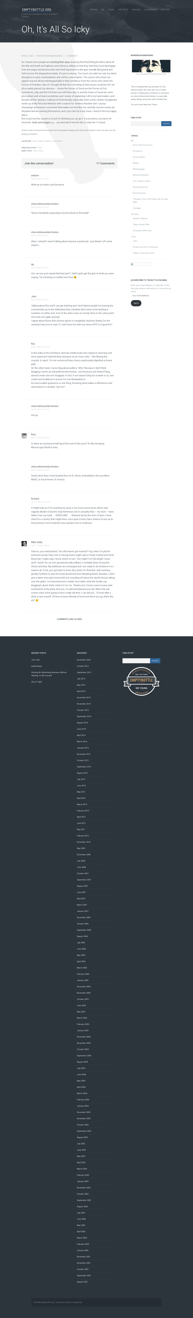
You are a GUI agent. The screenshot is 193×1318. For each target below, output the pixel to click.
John (33, 296)
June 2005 (81, 1005)
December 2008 (83, 854)
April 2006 (81, 961)
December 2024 (83, 660)
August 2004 (82, 1062)
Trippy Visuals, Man (141, 224)
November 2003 (84, 1118)
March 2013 (82, 804)
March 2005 (82, 1018)
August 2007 (82, 886)
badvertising (36, 666)
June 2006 (81, 949)
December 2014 (83, 697)
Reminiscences (139, 193)
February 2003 (83, 1175)
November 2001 (84, 1263)
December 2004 (83, 1037)
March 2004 (82, 1093)
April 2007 (81, 898)
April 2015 (81, 691)
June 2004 (81, 1074)
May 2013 (81, 792)
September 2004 (84, 1055)
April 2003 (81, 1162)
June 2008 (81, 867)
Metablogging (138, 169)
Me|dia (136, 163)
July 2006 (81, 942)
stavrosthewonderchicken (49, 56)
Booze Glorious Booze (142, 145)
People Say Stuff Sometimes (145, 247)
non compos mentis (42, 141)
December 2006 (83, 917)
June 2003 (81, 1150)
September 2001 (84, 1275)
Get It (136, 303)
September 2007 (84, 880)
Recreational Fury (140, 187)
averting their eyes (60, 62)
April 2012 (81, 817)
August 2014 (82, 723)
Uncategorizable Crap (142, 230)
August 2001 (82, 1282)
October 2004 (83, 1049)
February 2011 (83, 836)
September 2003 (84, 1131)
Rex (33, 343)
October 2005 (83, 999)
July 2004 (81, 1068)
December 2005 (83, 986)
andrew (35, 175)
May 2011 (81, 829)
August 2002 (82, 1206)
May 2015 (81, 685)
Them (111, 10)
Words (94, 10)
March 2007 (82, 905)
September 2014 (84, 716)
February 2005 (83, 1024)
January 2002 (82, 1250)
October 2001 (83, 1269)
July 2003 (81, 1143)
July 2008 (81, 861)
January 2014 (82, 748)
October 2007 (83, 873)
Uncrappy (57, 141)
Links (135, 241)
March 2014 (82, 741)
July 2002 (81, 1213)
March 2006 (82, 968)
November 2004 (84, 1043)
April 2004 (81, 1087)
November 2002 (84, 1188)
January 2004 (82, 1106)
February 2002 (83, 1244)
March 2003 (82, 1169)
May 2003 (81, 1156)
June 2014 (81, 729)
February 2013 (83, 811)
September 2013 (84, 767)
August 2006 (82, 936)
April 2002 (81, 1231)
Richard (35, 498)
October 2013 (83, 760)
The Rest (123, 10)
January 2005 (82, 1030)
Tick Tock (35, 660)
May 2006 (81, 955)
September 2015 (84, 672)
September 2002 (84, 1200)
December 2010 (83, 842)
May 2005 (81, 1012)
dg (32, 264)
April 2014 (81, 735)
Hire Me (165, 10)
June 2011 (81, 823)
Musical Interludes (140, 175)
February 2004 (83, 1099)
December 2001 (83, 1257)
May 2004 (81, 1081)
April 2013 (81, 798)
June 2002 (81, 1219)
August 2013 (82, 773)
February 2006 (83, 974)
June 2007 (81, 892)
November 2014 (84, 704)
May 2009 (81, 848)
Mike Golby (37, 542)
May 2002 (81, 1225)
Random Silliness (140, 218)
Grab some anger (41, 122)
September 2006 (84, 930)
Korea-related (139, 157)
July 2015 (81, 679)
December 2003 (83, 1112)
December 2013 (83, 754)
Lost (32, 148)
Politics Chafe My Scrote (143, 253)
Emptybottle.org (36, 9)
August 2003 (82, 1137)
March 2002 (82, 1238)
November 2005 (84, 993)
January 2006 (82, 980)
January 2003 (82, 1181)
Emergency (137, 151)
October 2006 (83, 924)
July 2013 (81, 779)
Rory (33, 434)
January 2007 (82, 911)
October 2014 (83, 710)
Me (103, 10)
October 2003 (83, 1125)
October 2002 (83, 1194)
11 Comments (71, 56)
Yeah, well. (33, 151)
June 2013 (81, 785)
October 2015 (83, 666)
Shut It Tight (36, 682)
